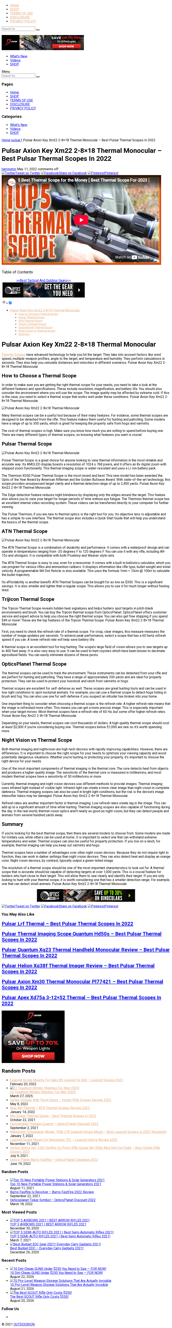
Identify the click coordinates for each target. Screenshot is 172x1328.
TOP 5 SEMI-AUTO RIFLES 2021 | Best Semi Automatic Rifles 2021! (60, 1236)
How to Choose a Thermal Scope (38, 314)
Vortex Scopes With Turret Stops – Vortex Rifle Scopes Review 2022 (60, 1100)
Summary (24, 334)
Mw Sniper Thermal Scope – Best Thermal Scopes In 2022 (53, 1116)
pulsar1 (16, 140)
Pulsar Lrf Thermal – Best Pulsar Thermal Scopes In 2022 (67, 924)
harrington (9, 169)
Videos (15, 60)
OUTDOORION (24, 1324)
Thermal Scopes (14, 355)
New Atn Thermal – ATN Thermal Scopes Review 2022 (50, 1108)
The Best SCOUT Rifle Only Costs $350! (39, 1297)
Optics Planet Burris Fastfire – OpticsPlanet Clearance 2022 (54, 1160)
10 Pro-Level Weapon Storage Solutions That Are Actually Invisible (59, 1285)
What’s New (18, 56)
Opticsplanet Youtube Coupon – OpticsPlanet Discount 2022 (54, 1124)
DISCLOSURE (20, 17)
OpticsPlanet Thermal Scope (35, 327)
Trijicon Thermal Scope (32, 324)
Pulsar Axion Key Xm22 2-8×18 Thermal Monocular (45, 310)
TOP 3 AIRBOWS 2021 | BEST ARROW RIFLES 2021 (48, 1224)
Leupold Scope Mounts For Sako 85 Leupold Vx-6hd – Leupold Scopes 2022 (66, 1080)
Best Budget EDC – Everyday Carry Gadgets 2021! (47, 1248)
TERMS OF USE (21, 13)
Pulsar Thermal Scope (31, 317)
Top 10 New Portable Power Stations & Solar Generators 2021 (55, 1184)
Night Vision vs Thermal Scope (36, 330)
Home (14, 5)
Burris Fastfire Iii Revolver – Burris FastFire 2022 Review (52, 1192)
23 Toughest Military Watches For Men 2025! (43, 1092)
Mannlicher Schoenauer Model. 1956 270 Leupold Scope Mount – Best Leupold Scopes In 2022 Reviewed (88, 1132)
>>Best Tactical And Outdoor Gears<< (43, 280)
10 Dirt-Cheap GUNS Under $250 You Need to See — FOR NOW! (56, 1273)
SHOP (14, 9)
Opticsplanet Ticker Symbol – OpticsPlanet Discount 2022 (53, 1200)
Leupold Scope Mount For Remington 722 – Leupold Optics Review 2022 (63, 1140)
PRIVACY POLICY (23, 21)
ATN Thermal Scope (30, 320)
